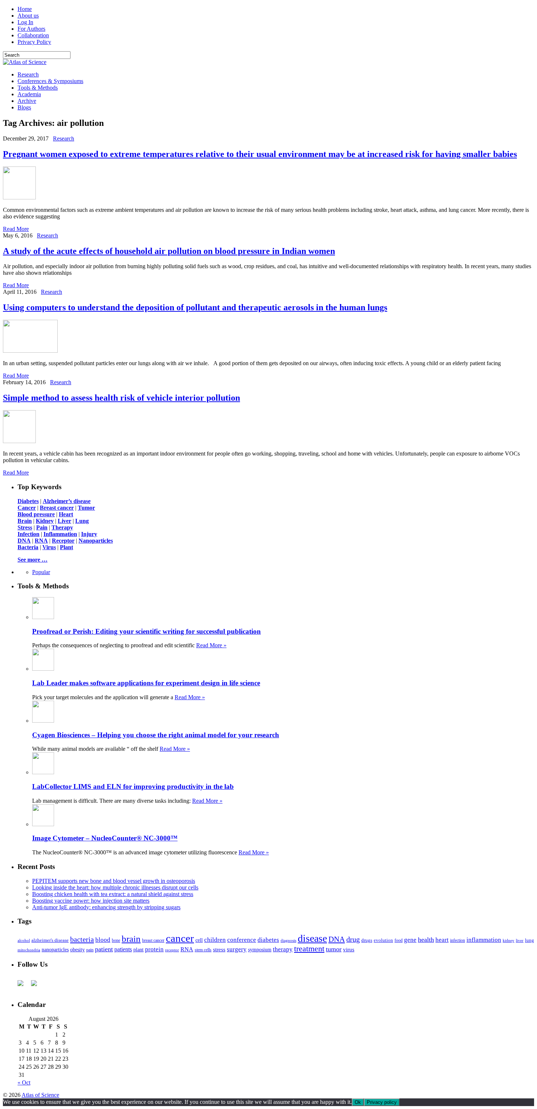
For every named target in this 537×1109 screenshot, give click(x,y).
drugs (366, 940)
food (399, 940)
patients (123, 949)
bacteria (82, 939)
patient (104, 949)
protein (154, 949)
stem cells (203, 950)
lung (529, 940)
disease (312, 938)
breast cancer (153, 940)
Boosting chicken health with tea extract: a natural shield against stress (112, 894)
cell (199, 940)
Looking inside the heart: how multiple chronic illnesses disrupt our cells (115, 887)
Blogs (24, 107)
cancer (180, 938)
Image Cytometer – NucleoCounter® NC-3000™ (105, 838)
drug (353, 939)
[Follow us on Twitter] (37, 986)
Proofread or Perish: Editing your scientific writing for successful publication (146, 631)
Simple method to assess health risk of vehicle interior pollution (121, 397)
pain (90, 950)
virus (348, 949)
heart (442, 939)
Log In (25, 22)
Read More (16, 229)
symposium (259, 949)
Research (28, 74)
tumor (334, 949)
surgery (237, 949)
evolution (383, 940)
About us (28, 15)
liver (519, 940)
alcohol (24, 940)
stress (219, 949)
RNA (186, 949)
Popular (41, 572)
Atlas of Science (40, 1095)
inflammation (483, 939)
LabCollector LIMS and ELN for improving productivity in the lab (133, 786)
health (426, 939)
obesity (77, 949)
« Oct (24, 1082)
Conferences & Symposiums (50, 81)
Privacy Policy (34, 42)
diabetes (268, 939)
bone (116, 940)
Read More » (211, 645)
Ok (358, 1102)
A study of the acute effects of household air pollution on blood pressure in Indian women (169, 251)
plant (138, 949)
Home (25, 9)
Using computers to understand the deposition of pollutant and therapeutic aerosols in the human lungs (195, 307)
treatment (309, 948)
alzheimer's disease (50, 940)
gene (410, 939)
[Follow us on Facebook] (23, 986)
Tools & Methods (38, 88)
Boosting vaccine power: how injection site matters (90, 901)
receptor (172, 950)
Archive (27, 101)
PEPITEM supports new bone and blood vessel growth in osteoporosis (113, 881)
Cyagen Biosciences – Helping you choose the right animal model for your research (155, 735)
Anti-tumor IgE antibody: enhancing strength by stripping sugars (106, 907)
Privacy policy (382, 1102)
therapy (283, 949)
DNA (336, 939)
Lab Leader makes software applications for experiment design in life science (146, 683)
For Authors (31, 29)
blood (102, 939)
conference (241, 939)
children (215, 939)
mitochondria (29, 950)
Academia (29, 94)
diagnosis (288, 940)
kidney (508, 940)
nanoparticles (55, 949)
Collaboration (33, 35)
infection (457, 940)
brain (131, 939)
